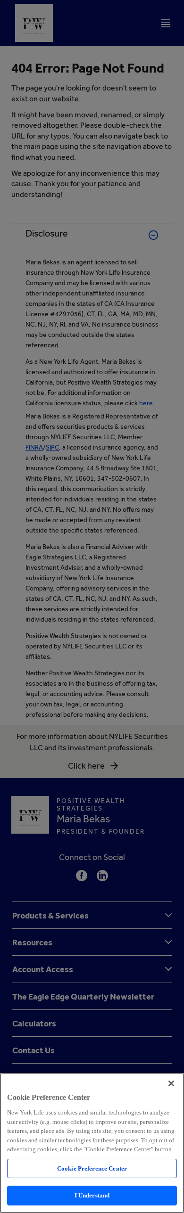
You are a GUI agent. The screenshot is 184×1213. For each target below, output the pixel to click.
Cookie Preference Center (92, 1168)
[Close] (171, 1083)
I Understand (92, 1195)
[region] (92, 1143)
